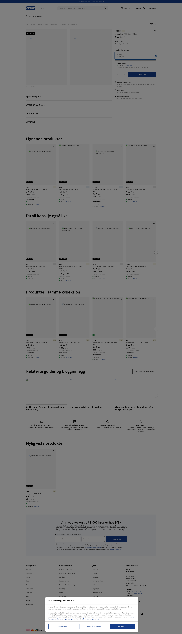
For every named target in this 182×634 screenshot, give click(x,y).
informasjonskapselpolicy (90, 619)
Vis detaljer (62, 627)
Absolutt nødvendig (94, 627)
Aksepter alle (122, 627)
